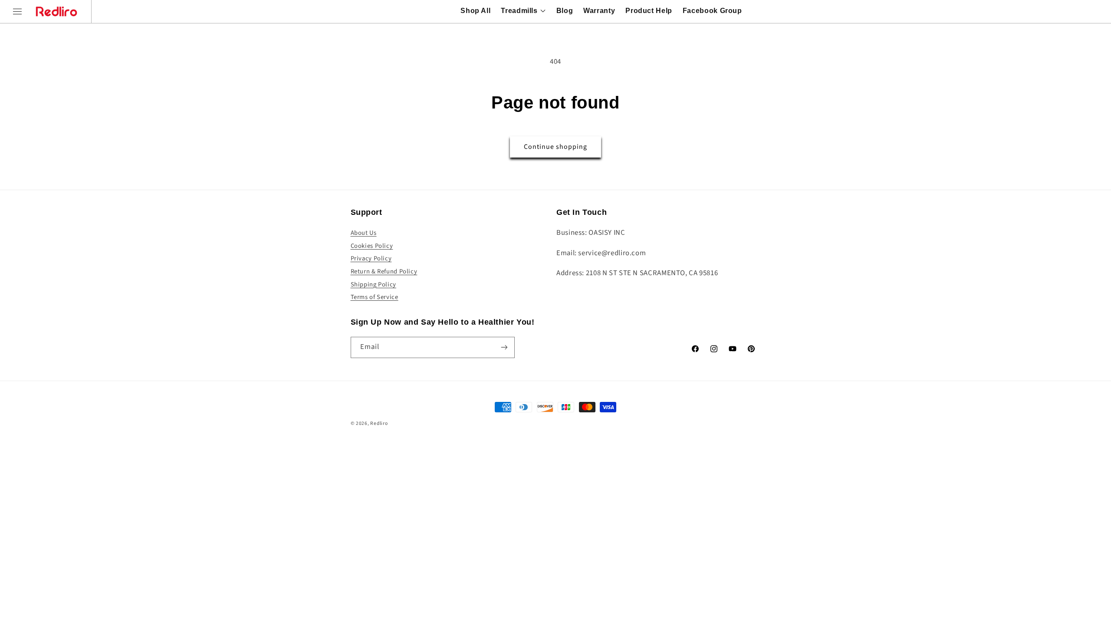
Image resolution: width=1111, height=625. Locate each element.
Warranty (599, 10)
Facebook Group (712, 10)
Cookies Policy (372, 245)
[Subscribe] (504, 347)
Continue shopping (556, 146)
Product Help (648, 10)
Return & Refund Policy (384, 271)
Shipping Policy (373, 284)
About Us (364, 232)
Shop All (475, 10)
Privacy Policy (371, 258)
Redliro (379, 423)
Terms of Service (374, 297)
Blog (564, 10)
